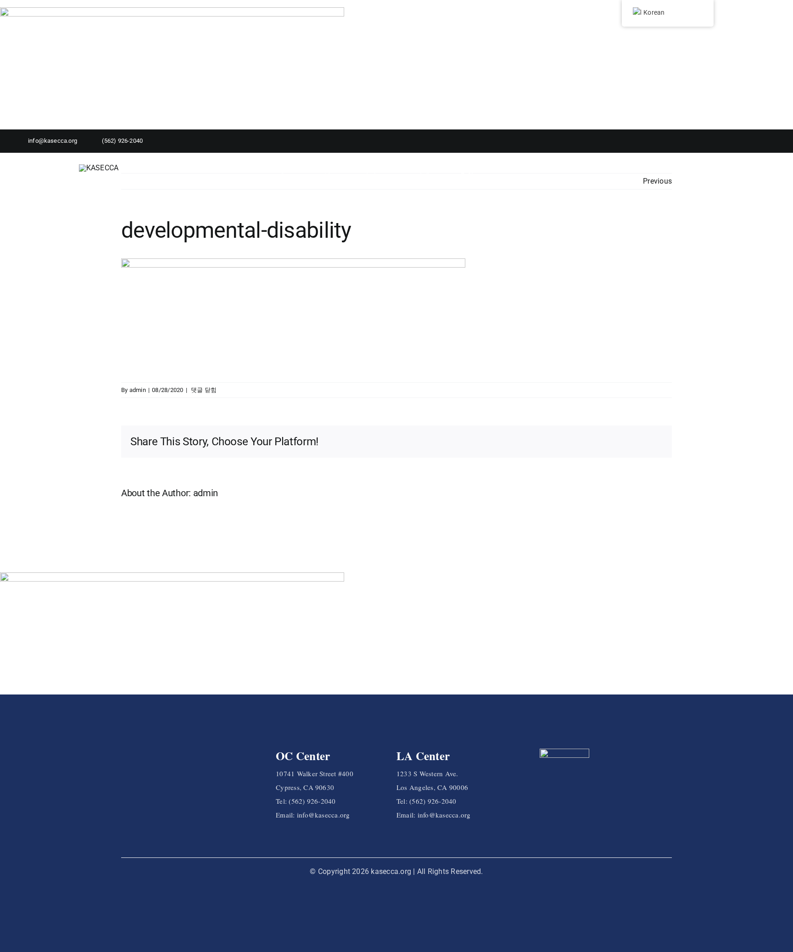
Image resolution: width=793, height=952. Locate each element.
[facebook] (744, 141)
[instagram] (757, 141)
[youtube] (770, 141)
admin (137, 389)
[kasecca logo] (99, 167)
